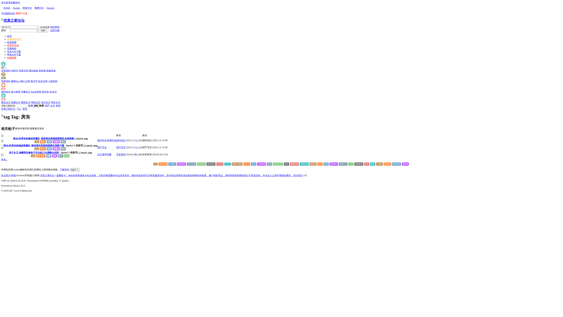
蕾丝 (269, 164)
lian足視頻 (36, 92)
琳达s (43, 142)
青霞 (373, 164)
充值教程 (11, 48)
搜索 (30, 105)
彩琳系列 (6, 81)
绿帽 (49, 156)
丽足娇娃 (33, 70)
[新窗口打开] (2, 136)
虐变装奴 (211, 164)
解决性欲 (201, 164)
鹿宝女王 (6, 102)
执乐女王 (45, 102)
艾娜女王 (25, 92)
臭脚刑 (387, 164)
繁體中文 (39, 8)
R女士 (246, 164)
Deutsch (50, 8)
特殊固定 (181, 164)
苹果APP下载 (14, 54)
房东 (25, 109)
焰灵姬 (42, 70)
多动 (320, 164)
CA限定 (172, 164)
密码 (3, 30)
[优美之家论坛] (13, 20)
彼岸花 (45, 92)
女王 (52, 105)
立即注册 (55, 30)
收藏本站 (15, 2)
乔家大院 (23, 70)
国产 (47, 105)
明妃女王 (35, 102)
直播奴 (56, 142)
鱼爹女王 (16, 102)
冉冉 (253, 164)
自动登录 (45, 27)
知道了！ (75, 170)
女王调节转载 (104, 154)
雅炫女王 (25, 102)
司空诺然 (191, 164)
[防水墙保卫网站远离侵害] (306, 175)
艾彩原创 (6, 70)
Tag (19, 109)
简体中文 (27, 8)
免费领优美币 (14, 39)
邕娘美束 (51, 70)
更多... (4, 159)
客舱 (326, 164)
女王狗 (220, 164)
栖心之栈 (25, 81)
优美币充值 (13, 45)
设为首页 (6, 2)
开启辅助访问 (8, 13)
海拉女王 (55, 102)
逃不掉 (405, 164)
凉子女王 (41, 156)
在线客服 (11, 58)
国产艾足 (102, 147)
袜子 (61, 156)
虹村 (367, 164)
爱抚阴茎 (304, 164)
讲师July (343, 164)
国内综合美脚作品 (106, 140)
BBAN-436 (277, 164)
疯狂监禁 (396, 164)
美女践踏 (163, 164)
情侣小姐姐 (237, 164)
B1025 (227, 164)
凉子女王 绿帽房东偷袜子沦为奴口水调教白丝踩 (34, 152)
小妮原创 (52, 81)
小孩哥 (380, 164)
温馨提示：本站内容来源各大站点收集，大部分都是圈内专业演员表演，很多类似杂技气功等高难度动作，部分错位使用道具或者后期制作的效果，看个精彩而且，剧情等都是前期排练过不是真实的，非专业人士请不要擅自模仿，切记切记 (179, 175)
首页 (9, 36)
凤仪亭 (34, 81)
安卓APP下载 (14, 51)
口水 (67, 156)
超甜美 (313, 164)
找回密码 (55, 27)
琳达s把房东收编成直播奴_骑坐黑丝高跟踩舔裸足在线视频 (43, 138)
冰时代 (14, 70)
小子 (351, 164)
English (16, 8)
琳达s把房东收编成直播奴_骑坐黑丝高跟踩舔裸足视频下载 (34, 145)
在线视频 (11, 42)
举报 (13, 175)
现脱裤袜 (359, 164)
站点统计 (6, 175)
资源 (58, 105)
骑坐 (63, 142)
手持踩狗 (261, 164)
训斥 (286, 164)
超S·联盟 (15, 92)
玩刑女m (333, 164)
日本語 (6, 8)
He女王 (53, 92)
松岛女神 (43, 81)
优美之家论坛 (8, 109)
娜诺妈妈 (294, 164)
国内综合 (6, 92)
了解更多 (64, 169)
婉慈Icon (15, 81)
